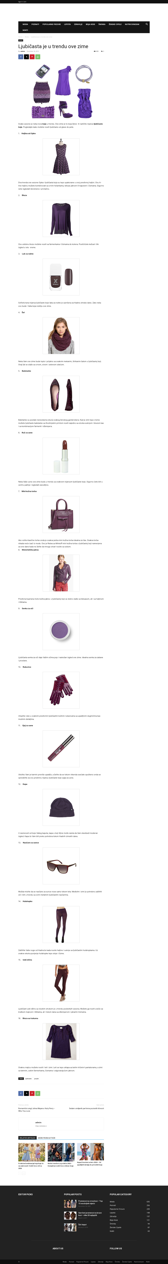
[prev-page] (19, 1173)
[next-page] (23, 1173)
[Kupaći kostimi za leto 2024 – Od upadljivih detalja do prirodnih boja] (90, 1151)
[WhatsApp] (37, 56)
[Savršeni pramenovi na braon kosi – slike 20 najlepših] (70, 1216)
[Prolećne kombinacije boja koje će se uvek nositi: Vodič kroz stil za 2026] (31, 1152)
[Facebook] (20, 56)
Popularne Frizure (52, 24)
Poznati (35, 24)
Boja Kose (90, 24)
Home (20, 37)
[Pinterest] (32, 56)
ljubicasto (28, 1078)
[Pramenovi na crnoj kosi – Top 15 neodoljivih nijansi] (70, 1204)
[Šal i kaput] (70, 1227)
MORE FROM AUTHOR (46, 1138)
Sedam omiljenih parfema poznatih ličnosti (86, 1108)
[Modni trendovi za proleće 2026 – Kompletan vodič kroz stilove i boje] (61, 1152)
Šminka (102, 24)
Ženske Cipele (115, 24)
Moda (25, 24)
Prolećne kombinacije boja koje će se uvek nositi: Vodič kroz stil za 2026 (30, 1166)
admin (23, 51)
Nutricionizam (132, 24)
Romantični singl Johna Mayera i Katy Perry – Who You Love (36, 1109)
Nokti (25, 30)
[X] (26, 56)
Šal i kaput (82, 1225)
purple (36, 1078)
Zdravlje (78, 24)
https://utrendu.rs (41, 1126)
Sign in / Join (22, 2)
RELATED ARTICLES (27, 1138)
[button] (147, 24)
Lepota (67, 24)
